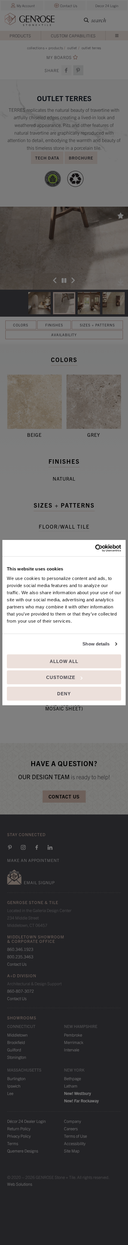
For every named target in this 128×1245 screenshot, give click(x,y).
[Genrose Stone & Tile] (30, 20)
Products (20, 35)
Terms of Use (75, 1136)
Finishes (54, 325)
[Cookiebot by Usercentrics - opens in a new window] (95, 548)
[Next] (73, 280)
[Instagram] (23, 847)
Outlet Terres (91, 47)
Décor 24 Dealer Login (26, 1121)
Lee (10, 1093)
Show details (96, 643)
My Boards (59, 57)
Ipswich (14, 1085)
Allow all (64, 661)
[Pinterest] (10, 847)
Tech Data (47, 157)
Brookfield (16, 1042)
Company (72, 1121)
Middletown (17, 1034)
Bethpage (72, 1078)
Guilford (14, 1049)
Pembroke (73, 1034)
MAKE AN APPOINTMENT (33, 860)
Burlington (16, 1078)
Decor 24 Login (106, 5)
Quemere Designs (22, 1150)
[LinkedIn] (50, 847)
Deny (64, 693)
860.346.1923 (20, 949)
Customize (60, 677)
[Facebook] (66, 70)
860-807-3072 (20, 991)
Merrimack (73, 1042)
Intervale (71, 1049)
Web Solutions (19, 1184)
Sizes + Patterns (97, 325)
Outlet (72, 47)
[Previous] (55, 280)
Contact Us (68, 5)
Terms (12, 1143)
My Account (26, 5)
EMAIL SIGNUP (39, 882)
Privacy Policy (19, 1136)
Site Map (71, 1150)
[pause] (64, 280)
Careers (71, 1128)
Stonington (16, 1057)
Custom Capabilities (73, 35)
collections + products (45, 47)
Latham (70, 1085)
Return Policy (18, 1128)
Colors (20, 325)
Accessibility (74, 1143)
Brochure (81, 157)
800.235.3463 (20, 956)
